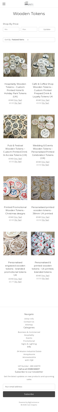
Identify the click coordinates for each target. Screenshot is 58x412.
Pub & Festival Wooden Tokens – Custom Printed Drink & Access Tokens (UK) (15, 150)
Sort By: (8, 40)
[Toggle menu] (4, 4)
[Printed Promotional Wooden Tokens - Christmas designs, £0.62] (15, 188)
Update (46, 29)
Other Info (29, 319)
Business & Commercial (29, 332)
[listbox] (20, 40)
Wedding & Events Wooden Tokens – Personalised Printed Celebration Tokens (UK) (42, 151)
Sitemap (29, 325)
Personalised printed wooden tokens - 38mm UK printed (42, 210)
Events (29, 338)
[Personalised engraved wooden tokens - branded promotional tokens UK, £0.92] (15, 243)
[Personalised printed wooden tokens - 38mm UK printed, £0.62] (43, 188)
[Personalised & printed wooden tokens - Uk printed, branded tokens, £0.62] (43, 243)
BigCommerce (33, 402)
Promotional (29, 341)
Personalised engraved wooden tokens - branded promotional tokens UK (15, 268)
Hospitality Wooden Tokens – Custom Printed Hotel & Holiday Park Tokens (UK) (15, 90)
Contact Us (29, 322)
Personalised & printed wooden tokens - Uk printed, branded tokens (43, 267)
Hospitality (29, 335)
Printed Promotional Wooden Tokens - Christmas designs (15, 210)
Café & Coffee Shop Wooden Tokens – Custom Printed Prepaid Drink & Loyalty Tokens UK (43, 90)
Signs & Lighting (29, 344)
